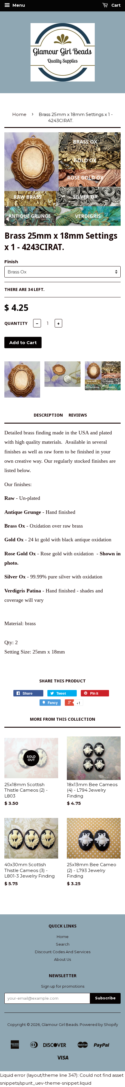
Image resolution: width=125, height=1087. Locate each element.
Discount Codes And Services (62, 952)
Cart (115, 5)
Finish (11, 261)
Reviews (78, 415)
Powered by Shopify (99, 1024)
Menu (18, 5)
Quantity (16, 323)
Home (19, 114)
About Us (62, 959)
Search (62, 944)
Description (48, 415)
